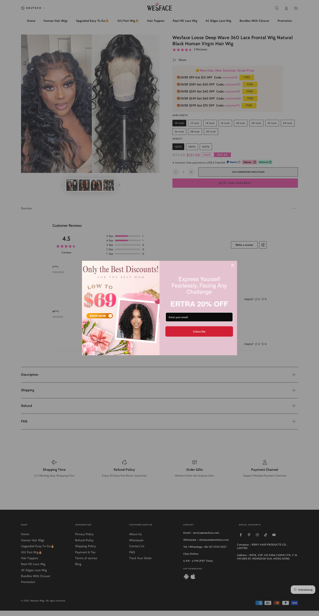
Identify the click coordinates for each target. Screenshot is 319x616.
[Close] (232, 265)
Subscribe (199, 331)
